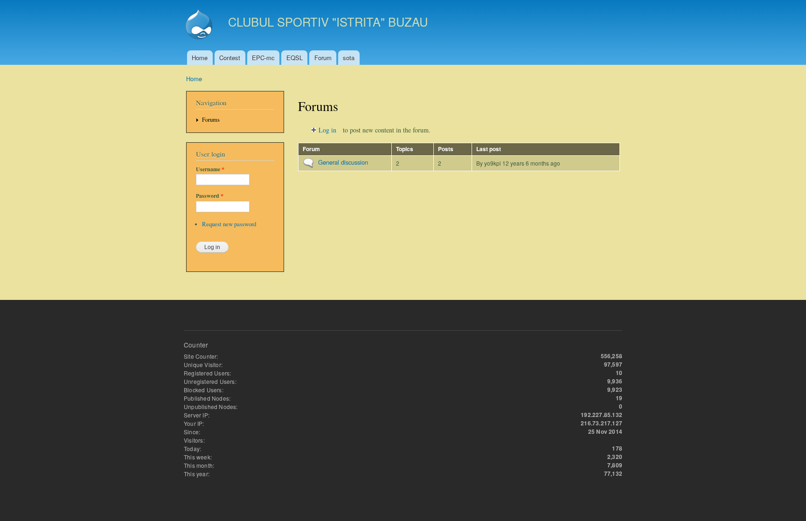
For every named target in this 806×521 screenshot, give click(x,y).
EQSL (294, 57)
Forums (211, 120)
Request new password (229, 224)
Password (209, 196)
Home (200, 57)
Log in (327, 129)
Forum (323, 57)
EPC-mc (263, 57)
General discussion (343, 162)
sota (348, 57)
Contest (229, 57)
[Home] (200, 25)
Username (210, 169)
